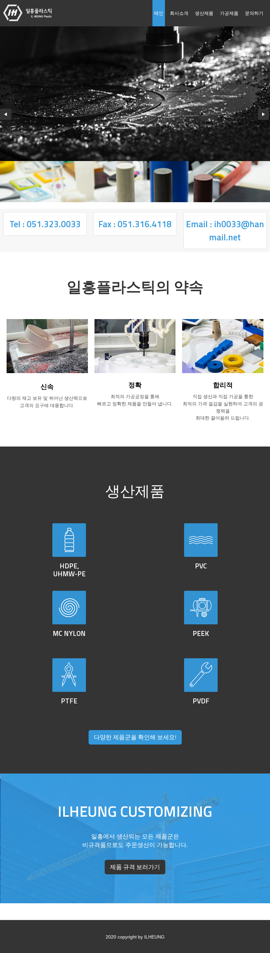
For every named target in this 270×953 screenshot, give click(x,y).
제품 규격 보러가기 (135, 866)
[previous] (5, 114)
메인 (158, 13)
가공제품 (229, 13)
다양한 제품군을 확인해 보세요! (135, 737)
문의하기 (254, 13)
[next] (263, 114)
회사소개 (179, 13)
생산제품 (204, 13)
